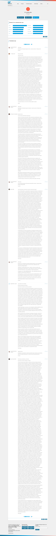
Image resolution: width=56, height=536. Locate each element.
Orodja (41, 3)
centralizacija (29, 27)
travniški (29, 29)
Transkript (36, 17)
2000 (9, 31)
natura (10, 25)
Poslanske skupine (29, 3)
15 (31, 44)
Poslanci (22, 3)
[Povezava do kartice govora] (46, 47)
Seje (18, 3)
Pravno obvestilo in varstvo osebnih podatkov (14, 530)
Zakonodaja (36, 3)
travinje (10, 27)
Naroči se (37, 529)
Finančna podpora (10, 531)
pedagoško (29, 25)
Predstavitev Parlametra (11, 529)
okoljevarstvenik (30, 33)
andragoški (10, 29)
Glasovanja (29, 17)
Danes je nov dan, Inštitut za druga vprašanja (13, 526)
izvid (9, 33)
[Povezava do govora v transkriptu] (45, 47)
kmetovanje (29, 31)
